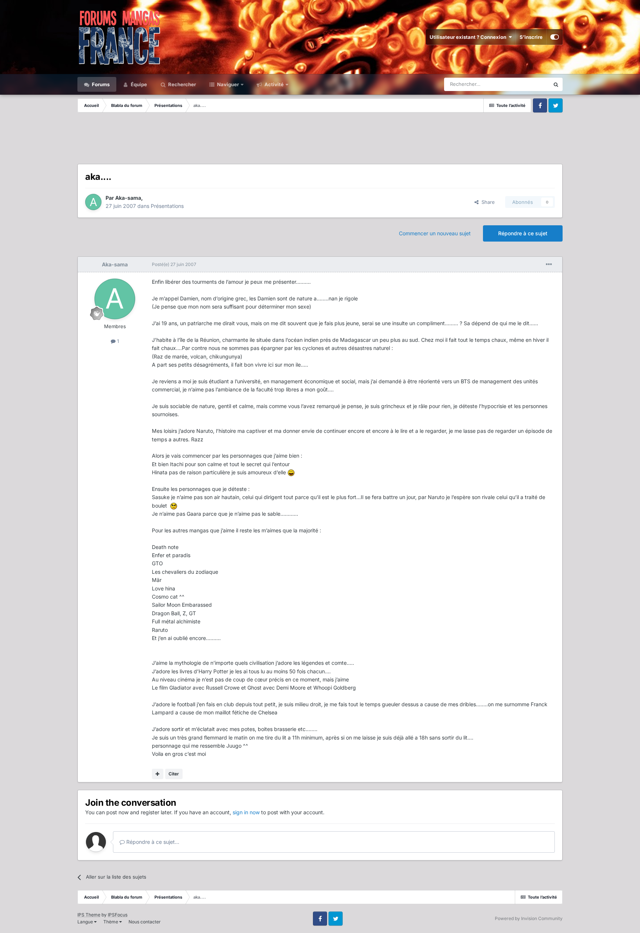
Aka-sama (128, 198)
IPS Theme (88, 914)
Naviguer (227, 84)
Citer (174, 774)
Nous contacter (145, 921)
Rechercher (181, 84)
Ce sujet (530, 84)
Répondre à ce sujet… (152, 842)
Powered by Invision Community (529, 918)
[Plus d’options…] (548, 264)
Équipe (138, 84)
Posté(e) (174, 264)
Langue (85, 921)
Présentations (167, 206)
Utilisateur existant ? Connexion (469, 37)
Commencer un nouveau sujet (435, 233)
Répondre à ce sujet (522, 233)
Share (487, 202)
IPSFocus (117, 914)
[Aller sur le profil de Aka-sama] (93, 202)
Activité (273, 84)
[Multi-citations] (157, 774)
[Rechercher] (556, 84)
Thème (111, 921)
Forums (100, 84)
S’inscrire (531, 37)
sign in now (246, 812)
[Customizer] (555, 37)
